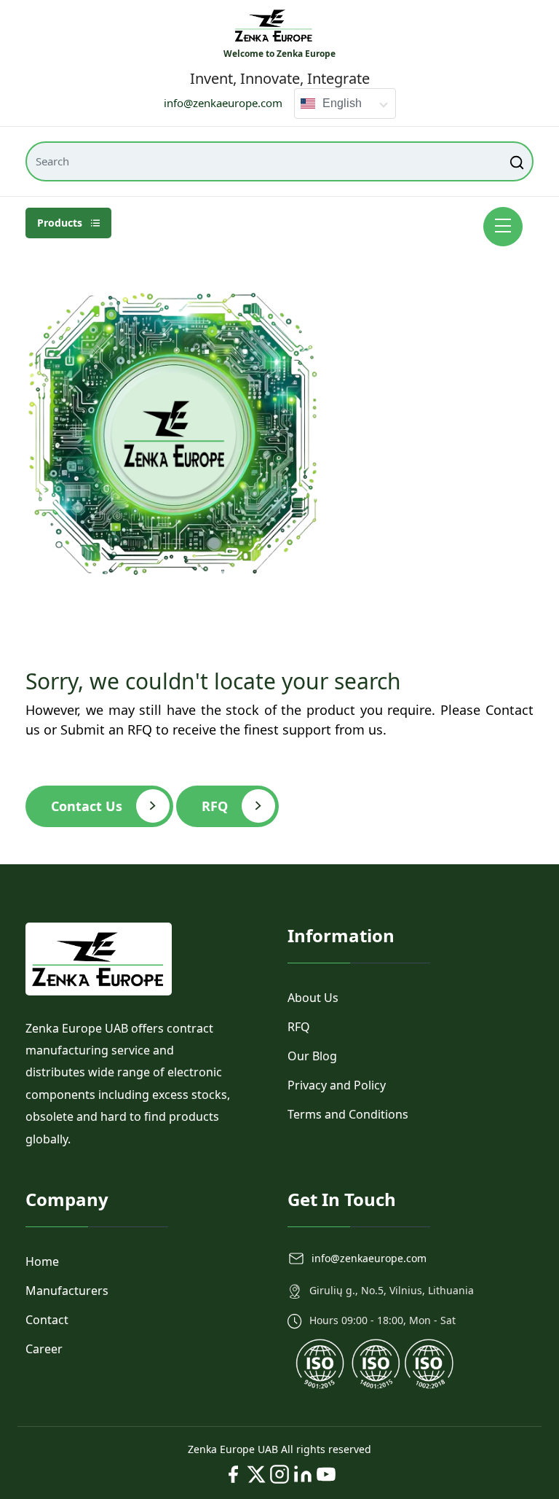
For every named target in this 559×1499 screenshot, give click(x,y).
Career (44, 1349)
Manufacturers (66, 1291)
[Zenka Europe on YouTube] (326, 1474)
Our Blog (312, 1056)
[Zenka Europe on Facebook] (233, 1474)
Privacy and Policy (337, 1085)
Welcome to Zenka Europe (279, 53)
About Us (313, 998)
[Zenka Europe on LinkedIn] (303, 1474)
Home (42, 1261)
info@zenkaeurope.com (223, 102)
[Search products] (518, 161)
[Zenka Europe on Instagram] (279, 1474)
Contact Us (86, 806)
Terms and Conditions (348, 1114)
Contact (46, 1320)
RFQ (215, 806)
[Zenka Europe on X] (256, 1474)
